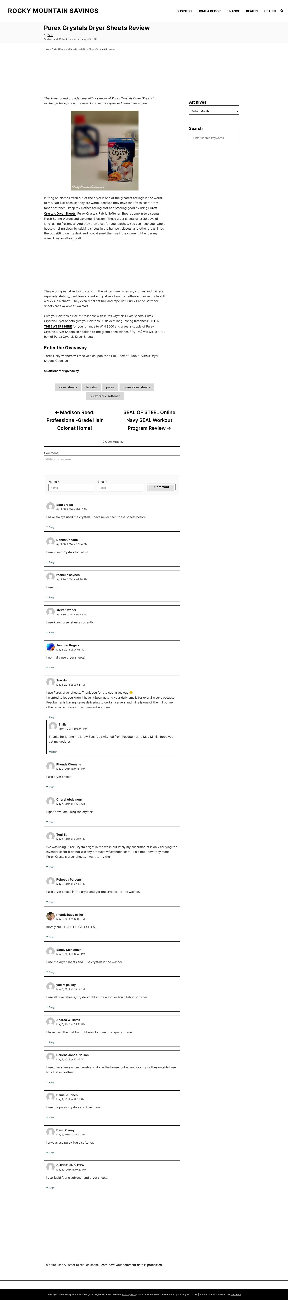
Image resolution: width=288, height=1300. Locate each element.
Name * (53, 481)
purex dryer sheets (137, 387)
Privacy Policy (129, 1294)
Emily (50, 35)
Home (47, 49)
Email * (103, 481)
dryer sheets (68, 387)
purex (110, 387)
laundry (91, 387)
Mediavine (236, 1294)
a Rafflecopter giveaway (61, 371)
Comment (51, 453)
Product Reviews (59, 49)
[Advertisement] (105, 73)
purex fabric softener (105, 396)
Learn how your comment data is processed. (131, 1265)
